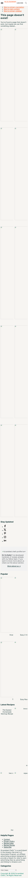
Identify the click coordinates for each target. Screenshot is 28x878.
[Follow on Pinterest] (5, 534)
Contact (7, 839)
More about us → (14, 566)
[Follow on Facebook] (5, 527)
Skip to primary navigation (14, 7)
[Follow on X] (5, 530)
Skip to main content (12, 9)
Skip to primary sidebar (13, 11)
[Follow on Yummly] (5, 541)
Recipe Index (9, 843)
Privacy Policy (9, 841)
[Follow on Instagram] (5, 538)
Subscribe (7, 847)
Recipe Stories (9, 845)
